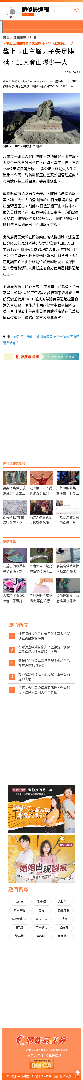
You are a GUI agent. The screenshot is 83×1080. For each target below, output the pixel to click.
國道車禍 (41, 919)
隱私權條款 (53, 1055)
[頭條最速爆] (27, 10)
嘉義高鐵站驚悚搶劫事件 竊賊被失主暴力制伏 (68, 571)
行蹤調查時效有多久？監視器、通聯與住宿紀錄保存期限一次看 (44, 649)
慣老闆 (19, 927)
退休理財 (63, 910)
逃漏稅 (19, 936)
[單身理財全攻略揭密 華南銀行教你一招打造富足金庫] (41, 585)
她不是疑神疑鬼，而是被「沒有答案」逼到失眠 (45, 677)
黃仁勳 (19, 902)
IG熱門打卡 (19, 919)
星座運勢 (19, 910)
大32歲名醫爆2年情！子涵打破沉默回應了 (14, 601)
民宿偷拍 (63, 936)
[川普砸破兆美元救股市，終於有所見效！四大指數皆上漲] (68, 478)
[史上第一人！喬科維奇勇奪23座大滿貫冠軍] (41, 478)
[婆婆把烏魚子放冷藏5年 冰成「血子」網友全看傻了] (15, 478)
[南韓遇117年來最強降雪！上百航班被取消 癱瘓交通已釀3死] (15, 507)
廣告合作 (33, 1055)
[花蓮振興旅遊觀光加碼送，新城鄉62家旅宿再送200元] (15, 555)
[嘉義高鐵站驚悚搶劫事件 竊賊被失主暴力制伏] (68, 555)
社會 (33, 37)
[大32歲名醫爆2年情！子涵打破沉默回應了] (15, 585)
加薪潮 (63, 927)
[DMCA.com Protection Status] (41, 1063)
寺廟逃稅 (41, 927)
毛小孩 (41, 901)
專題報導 (19, 37)
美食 (41, 910)
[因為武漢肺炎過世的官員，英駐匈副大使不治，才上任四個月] (68, 507)
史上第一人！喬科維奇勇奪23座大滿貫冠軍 (41, 493)
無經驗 (41, 936)
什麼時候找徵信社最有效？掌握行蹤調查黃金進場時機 (44, 636)
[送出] (75, 10)
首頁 (6, 37)
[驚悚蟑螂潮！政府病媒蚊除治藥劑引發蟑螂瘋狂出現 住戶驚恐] (68, 585)
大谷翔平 (63, 901)
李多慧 (63, 919)
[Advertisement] (41, 414)
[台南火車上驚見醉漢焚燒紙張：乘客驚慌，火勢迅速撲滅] (41, 555)
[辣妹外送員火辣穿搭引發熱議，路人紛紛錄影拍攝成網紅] (41, 507)
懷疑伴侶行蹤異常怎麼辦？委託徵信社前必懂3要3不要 (44, 663)
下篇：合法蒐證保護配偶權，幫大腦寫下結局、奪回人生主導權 (44, 690)
